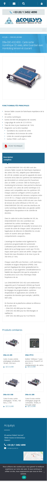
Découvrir (10, 367)
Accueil (5, 37)
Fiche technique (15, 146)
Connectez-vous (42, 3)
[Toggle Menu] (44, 30)
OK (24, 477)
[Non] (44, 472)
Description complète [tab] (7, 158)
